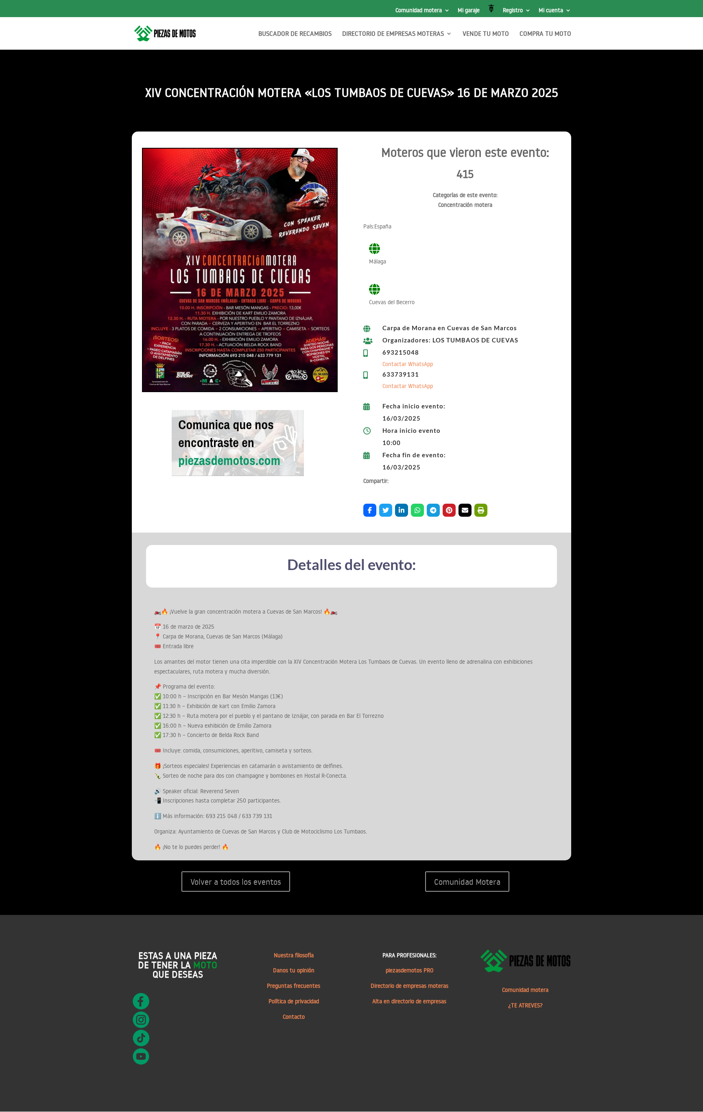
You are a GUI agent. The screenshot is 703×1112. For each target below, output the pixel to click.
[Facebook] (369, 510)
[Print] (480, 510)
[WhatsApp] (417, 510)
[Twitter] (385, 510)
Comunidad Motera (467, 881)
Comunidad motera (418, 10)
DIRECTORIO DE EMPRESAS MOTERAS (393, 34)
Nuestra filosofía (294, 955)
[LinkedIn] (401, 510)
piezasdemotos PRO (409, 970)
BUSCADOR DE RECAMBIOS (295, 34)
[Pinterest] (449, 510)
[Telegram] (433, 510)
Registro (513, 10)
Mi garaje (469, 10)
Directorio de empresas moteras (409, 985)
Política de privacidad (294, 1001)
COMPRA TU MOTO (545, 34)
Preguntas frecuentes (293, 985)
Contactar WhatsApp (407, 364)
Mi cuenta (551, 10)
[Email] (465, 510)
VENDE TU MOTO (486, 34)
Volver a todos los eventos (235, 881)
